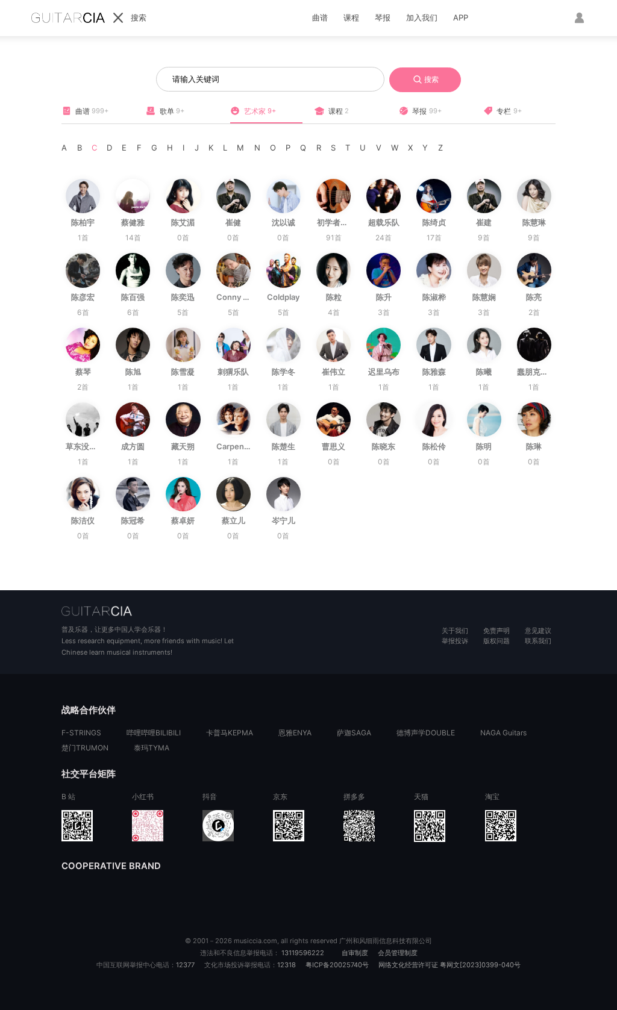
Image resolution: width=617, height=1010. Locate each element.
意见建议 (538, 630)
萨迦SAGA (354, 732)
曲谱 (320, 17)
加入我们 (421, 17)
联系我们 (538, 641)
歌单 (172, 111)
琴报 (382, 17)
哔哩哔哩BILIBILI (154, 732)
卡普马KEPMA (229, 732)
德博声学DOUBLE (425, 732)
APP (460, 17)
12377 (185, 965)
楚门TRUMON (84, 747)
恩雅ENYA (295, 732)
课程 (351, 17)
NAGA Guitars (503, 732)
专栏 (508, 111)
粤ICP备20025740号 (337, 965)
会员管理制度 (398, 953)
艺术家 (260, 111)
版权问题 (496, 641)
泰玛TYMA (151, 747)
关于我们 (455, 630)
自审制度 (355, 953)
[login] (578, 17)
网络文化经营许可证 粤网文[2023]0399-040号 (449, 965)
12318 (286, 965)
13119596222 (302, 953)
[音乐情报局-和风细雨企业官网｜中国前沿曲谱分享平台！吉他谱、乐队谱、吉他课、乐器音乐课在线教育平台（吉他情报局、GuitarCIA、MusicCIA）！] (184, 611)
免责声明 (496, 630)
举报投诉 (455, 641)
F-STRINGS (81, 732)
